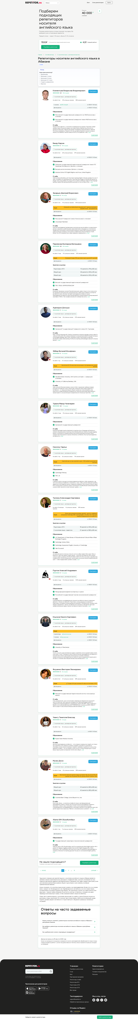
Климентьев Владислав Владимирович (69, 91)
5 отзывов (64, 449)
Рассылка (95, 974)
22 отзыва (64, 310)
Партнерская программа (76, 977)
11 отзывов (65, 406)
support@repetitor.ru (75, 999)
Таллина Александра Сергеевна (66, 498)
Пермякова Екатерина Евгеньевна (67, 244)
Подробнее (94, 135)
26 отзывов (65, 246)
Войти (109, 2)
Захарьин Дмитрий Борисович (65, 193)
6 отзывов (64, 619)
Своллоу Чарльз (60, 447)
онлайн (41, 64)
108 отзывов (66, 93)
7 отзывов (64, 822)
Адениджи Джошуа (61, 308)
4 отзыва (64, 500)
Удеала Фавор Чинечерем (63, 404)
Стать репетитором (97, 2)
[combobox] (51, 3)
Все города (73, 990)
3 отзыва (64, 719)
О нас (71, 971)
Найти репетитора (105, 1017)
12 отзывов (64, 353)
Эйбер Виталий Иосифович (64, 351)
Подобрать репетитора (50, 47)
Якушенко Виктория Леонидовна (67, 669)
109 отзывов (65, 145)
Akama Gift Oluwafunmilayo (64, 820)
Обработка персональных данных (79, 1002)
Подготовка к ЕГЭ (75, 985)
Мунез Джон (58, 761)
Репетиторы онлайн (75, 979)
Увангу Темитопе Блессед (64, 717)
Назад (42, 69)
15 (74, 870)
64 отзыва (64, 195)
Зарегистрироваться (98, 969)
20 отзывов (65, 671)
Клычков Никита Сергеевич (64, 617)
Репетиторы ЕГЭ (74, 982)
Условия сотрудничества (99, 971)
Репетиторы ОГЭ (75, 987)
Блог (88, 2)
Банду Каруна (58, 143)
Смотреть (93, 91)
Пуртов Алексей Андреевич (65, 570)
